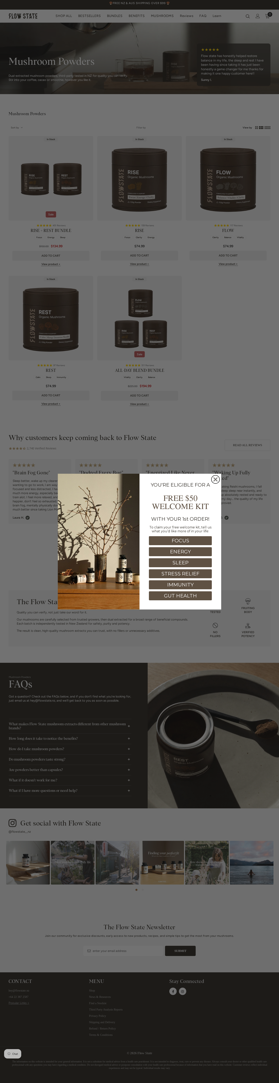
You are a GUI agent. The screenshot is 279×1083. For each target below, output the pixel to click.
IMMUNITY (180, 585)
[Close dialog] (215, 479)
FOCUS (180, 541)
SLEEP (180, 563)
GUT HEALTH (180, 596)
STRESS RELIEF (180, 574)
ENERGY (180, 552)
